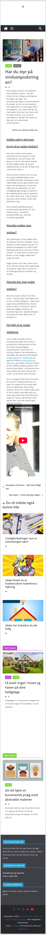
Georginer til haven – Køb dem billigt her (23, 487)
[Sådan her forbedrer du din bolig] (23, 601)
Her (37, 848)
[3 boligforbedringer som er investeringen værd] (23, 514)
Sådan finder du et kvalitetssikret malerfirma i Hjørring (21, 584)
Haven (8, 677)
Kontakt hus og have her (13, 873)
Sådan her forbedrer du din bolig (21, 627)
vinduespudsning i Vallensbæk (20, 357)
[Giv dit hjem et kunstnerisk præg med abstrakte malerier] (23, 770)
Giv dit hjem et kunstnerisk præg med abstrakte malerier (21, 795)
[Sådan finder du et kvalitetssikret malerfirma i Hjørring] (23, 556)
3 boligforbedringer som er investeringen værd (21, 540)
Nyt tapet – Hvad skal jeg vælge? (24, 495)
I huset (8, 66)
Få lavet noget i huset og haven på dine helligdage (22, 687)
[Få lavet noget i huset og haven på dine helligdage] (23, 663)
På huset (17, 66)
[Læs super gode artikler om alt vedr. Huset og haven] (6, 28)
